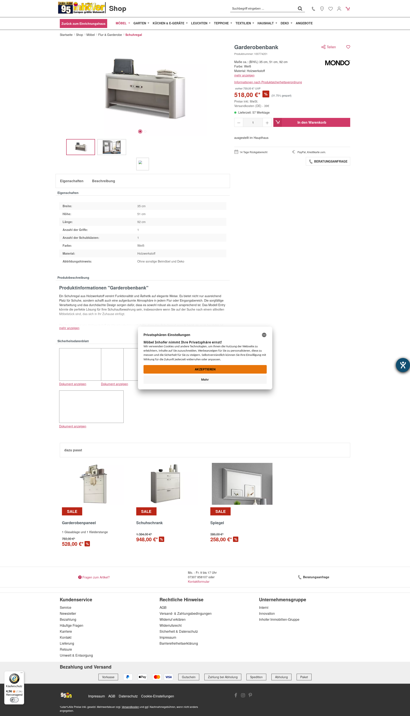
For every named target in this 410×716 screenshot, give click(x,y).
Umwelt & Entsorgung (76, 655)
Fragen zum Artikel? (96, 577)
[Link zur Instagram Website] (243, 696)
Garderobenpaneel (79, 522)
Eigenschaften (71, 180)
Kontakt (65, 637)
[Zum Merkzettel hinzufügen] (348, 47)
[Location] (322, 8)
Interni (263, 607)
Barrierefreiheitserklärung (179, 643)
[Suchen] (300, 8)
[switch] (14, 699)
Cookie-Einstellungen (157, 696)
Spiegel (217, 522)
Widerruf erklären (173, 619)
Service (65, 607)
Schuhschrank (149, 522)
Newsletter (68, 613)
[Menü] (21, 673)
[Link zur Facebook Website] (235, 696)
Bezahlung (68, 619)
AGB (163, 607)
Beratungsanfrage (330, 161)
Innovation (267, 613)
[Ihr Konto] (339, 8)
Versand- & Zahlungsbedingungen (186, 613)
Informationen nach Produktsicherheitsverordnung (268, 82)
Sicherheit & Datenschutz (179, 631)
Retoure (66, 649)
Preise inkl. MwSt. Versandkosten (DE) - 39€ (251, 103)
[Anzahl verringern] (238, 122)
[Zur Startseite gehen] (81, 8)
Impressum (168, 637)
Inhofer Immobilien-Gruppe (279, 619)
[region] (143, 107)
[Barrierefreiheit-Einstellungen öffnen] (403, 365)
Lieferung (67, 643)
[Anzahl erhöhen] (267, 122)
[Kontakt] (313, 8)
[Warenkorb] (347, 8)
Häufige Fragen (71, 625)
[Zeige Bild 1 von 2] (140, 131)
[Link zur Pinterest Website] (250, 696)
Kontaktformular (198, 581)
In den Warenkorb (311, 122)
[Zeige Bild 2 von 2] (145, 131)
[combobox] (262, 8)
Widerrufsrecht (171, 625)
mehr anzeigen (244, 75)
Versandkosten (130, 707)
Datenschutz (128, 696)
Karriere (66, 631)
